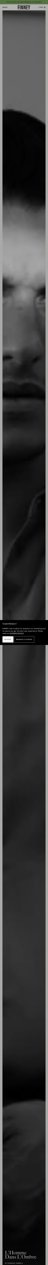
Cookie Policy (17, 633)
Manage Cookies (24, 639)
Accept (7, 639)
